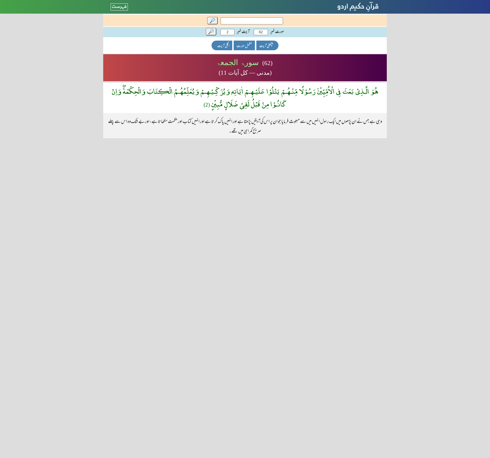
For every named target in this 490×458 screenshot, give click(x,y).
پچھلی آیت (266, 46)
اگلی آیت (223, 46)
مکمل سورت (244, 46)
